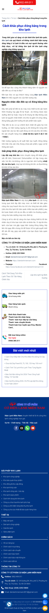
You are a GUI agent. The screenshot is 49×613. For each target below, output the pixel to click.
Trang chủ (5, 18)
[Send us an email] (21, 428)
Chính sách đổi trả (10, 561)
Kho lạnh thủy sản (10, 488)
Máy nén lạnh (8, 521)
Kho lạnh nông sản (10, 491)
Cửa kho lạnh (8, 528)
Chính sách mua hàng (11, 547)
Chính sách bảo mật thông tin (14, 558)
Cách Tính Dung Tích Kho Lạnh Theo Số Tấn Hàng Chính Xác (12, 276)
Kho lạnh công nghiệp (11, 477)
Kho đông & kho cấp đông (13, 484)
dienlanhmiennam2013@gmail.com (24, 592)
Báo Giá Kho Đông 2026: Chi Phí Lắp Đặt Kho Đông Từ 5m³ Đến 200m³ (23, 382)
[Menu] (3, 9)
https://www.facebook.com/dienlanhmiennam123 (24, 267)
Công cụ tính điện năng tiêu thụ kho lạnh (18, 506)
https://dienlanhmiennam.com (24, 261)
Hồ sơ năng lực (9, 543)
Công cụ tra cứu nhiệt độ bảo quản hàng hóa (19, 510)
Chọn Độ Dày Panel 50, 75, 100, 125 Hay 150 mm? (24, 363)
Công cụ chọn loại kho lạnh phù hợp (16, 502)
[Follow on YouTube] (32, 428)
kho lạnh (5, 40)
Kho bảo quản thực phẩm (12, 480)
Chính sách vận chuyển (12, 550)
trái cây (21, 491)
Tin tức (13, 18)
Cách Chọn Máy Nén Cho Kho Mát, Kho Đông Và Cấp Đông (24, 358)
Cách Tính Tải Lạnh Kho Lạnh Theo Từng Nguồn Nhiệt (22, 369)
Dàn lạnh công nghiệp (11, 524)
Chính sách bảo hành (11, 554)
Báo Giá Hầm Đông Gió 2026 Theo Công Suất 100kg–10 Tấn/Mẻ (22, 375)
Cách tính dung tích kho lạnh (13, 499)
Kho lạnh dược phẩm (11, 495)
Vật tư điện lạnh (9, 532)
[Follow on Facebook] (16, 428)
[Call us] (27, 428)
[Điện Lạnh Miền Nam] (25, 9)
